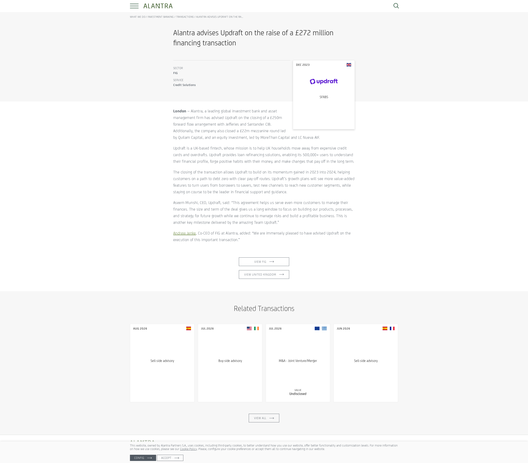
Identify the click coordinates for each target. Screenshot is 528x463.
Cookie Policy (188, 449)
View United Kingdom (260, 274)
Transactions (185, 16)
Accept (166, 457)
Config (139, 457)
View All (260, 418)
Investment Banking (161, 16)
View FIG (260, 261)
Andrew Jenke (184, 233)
